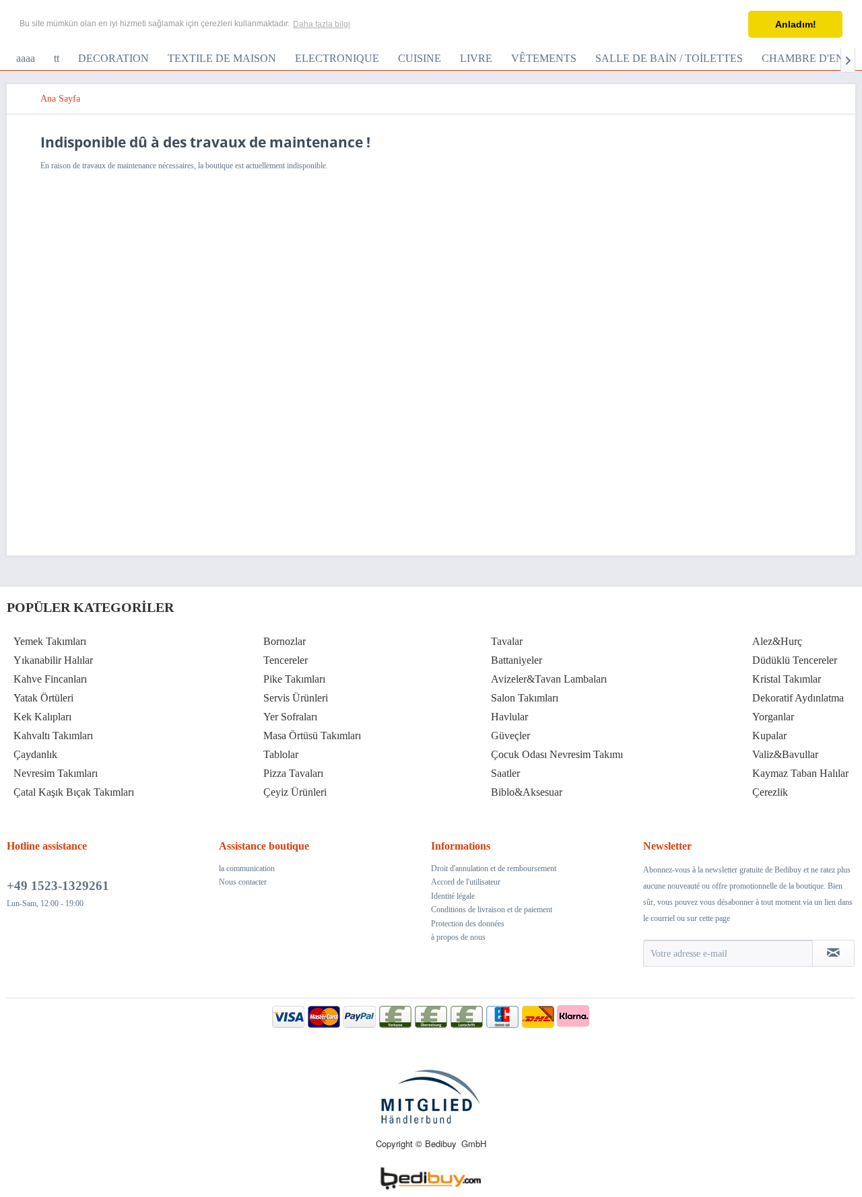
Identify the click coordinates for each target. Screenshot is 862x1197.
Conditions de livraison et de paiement (491, 909)
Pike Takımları (294, 679)
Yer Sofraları (290, 716)
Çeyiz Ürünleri (295, 792)
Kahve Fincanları (50, 679)
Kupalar (769, 735)
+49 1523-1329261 (58, 886)
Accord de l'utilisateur (465, 882)
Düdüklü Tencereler (794, 660)
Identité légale (453, 896)
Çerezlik (770, 792)
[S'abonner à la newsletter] (833, 953)
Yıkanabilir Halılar (53, 660)
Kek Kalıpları (42, 716)
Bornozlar (284, 641)
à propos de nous (458, 937)
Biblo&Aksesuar (526, 792)
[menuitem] (25, 58)
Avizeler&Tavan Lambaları (549, 679)
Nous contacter (243, 882)
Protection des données (467, 923)
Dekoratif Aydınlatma (798, 698)
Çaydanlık (35, 754)
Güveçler (510, 735)
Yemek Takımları (49, 641)
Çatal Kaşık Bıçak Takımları (73, 792)
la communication (247, 868)
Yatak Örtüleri (43, 698)
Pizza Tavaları (293, 773)
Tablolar (280, 754)
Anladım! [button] (795, 24)
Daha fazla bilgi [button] (321, 24)
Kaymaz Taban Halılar (800, 773)
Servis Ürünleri (295, 698)
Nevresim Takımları (55, 773)
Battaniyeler (516, 660)
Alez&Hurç (777, 641)
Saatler (505, 773)
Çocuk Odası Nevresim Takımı (557, 754)
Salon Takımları (524, 698)
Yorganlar (773, 716)
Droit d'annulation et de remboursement (493, 868)
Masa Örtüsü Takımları (312, 735)
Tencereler (285, 660)
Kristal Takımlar (786, 679)
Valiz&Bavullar (785, 754)
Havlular (509, 716)
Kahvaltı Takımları (53, 735)
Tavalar (507, 641)
